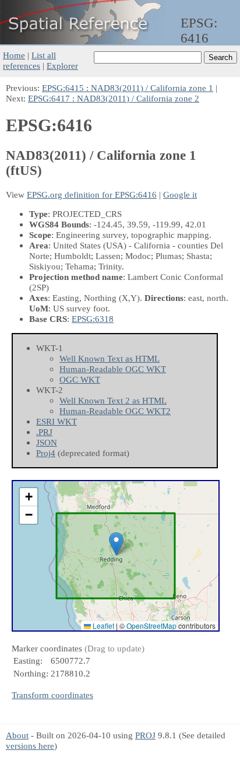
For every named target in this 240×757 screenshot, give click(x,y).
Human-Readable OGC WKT (112, 369)
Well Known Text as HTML (109, 358)
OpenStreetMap (151, 625)
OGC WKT (79, 379)
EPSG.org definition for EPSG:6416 (92, 194)
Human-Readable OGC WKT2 (115, 411)
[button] (116, 544)
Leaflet (102, 625)
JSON (46, 442)
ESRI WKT (56, 421)
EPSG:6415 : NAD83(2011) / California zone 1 (127, 88)
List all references (29, 60)
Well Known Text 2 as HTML (113, 400)
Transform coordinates (52, 695)
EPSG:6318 (93, 319)
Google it (180, 194)
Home (14, 55)
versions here (30, 746)
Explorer (62, 66)
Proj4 (45, 453)
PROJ (145, 735)
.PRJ (44, 432)
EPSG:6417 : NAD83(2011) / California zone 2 (113, 98)
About (17, 735)
